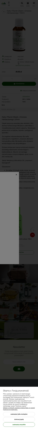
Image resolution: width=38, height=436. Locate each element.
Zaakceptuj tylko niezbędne (19, 414)
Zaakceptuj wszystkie (19, 424)
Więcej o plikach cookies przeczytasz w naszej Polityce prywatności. (19, 408)
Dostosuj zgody (19, 419)
